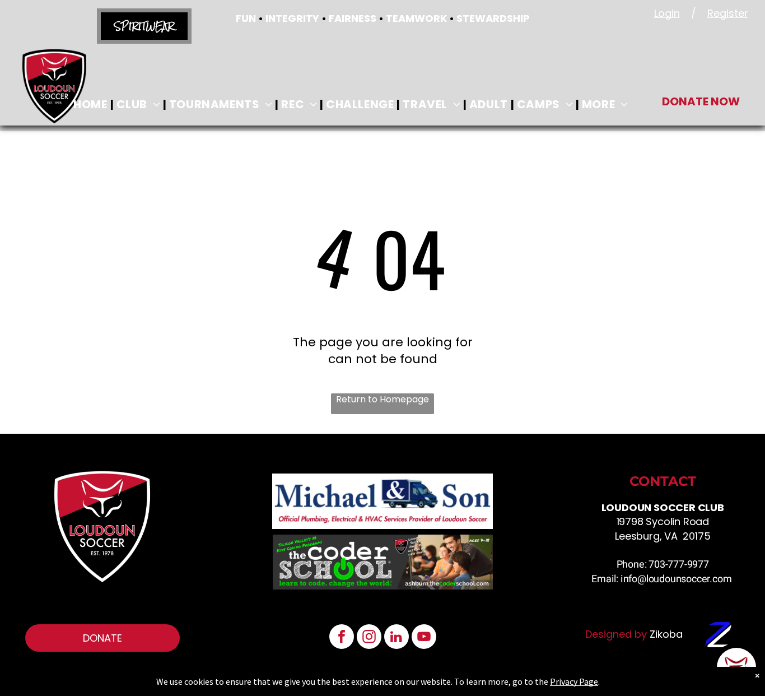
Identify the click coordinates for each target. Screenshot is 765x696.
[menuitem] (92, 104)
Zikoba (666, 634)
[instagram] (369, 638)
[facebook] (341, 638)
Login (667, 13)
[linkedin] (396, 638)
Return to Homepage (382, 399)
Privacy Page (574, 681)
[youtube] (424, 638)
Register (727, 13)
